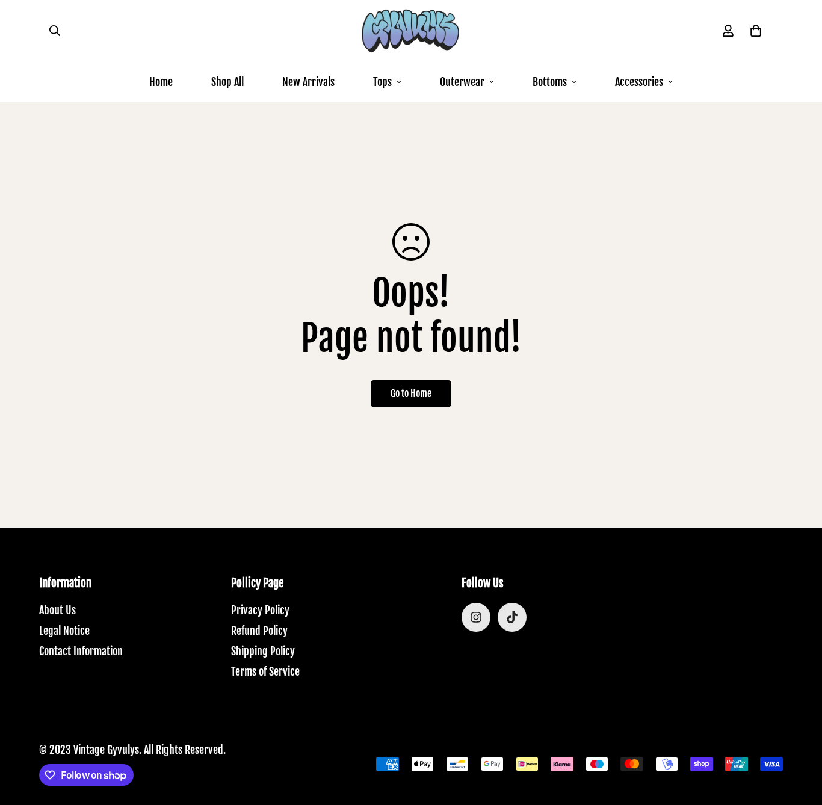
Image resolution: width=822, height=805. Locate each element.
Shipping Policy (263, 651)
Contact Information (81, 651)
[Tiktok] (512, 617)
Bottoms (550, 81)
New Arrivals (308, 81)
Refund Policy (259, 630)
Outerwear (462, 81)
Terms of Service (265, 671)
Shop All (227, 81)
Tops (382, 81)
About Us (57, 610)
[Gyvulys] (411, 31)
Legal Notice (64, 630)
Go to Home (411, 393)
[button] (756, 31)
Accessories (639, 81)
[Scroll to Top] (798, 739)
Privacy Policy (260, 610)
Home (161, 81)
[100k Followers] (476, 617)
